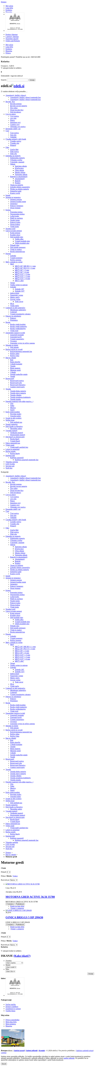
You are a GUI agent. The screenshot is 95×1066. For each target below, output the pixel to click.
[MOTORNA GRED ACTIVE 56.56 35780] (23, 884)
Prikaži (3, 872)
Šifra (7, 969)
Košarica (9, 10)
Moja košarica (11, 1024)
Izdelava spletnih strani (84, 1051)
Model (8, 965)
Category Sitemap (12, 37)
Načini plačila (11, 1005)
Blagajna (9, 12)
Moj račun (9, 6)
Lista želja (9, 8)
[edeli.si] (18, 86)
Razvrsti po (5, 880)
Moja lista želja (11, 1022)
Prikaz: (3, 876)
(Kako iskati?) (22, 955)
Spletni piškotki (31, 1051)
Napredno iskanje (12, 39)
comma (3, 1053)
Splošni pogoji (19, 1051)
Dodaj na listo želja (17, 906)
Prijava (8, 53)
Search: (3, 80)
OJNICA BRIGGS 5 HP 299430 (24, 917)
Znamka (9, 961)
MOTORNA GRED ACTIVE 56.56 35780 (30, 896)
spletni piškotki (68, 1058)
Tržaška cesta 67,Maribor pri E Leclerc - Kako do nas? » (21, 1048)
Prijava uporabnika (12, 1020)
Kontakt (42, 1051)
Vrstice (15, 876)
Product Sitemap (12, 35)
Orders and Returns (13, 41)
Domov (3, 2)
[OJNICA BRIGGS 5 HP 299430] (19, 910)
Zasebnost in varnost (13, 1009)
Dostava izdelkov (12, 1007)
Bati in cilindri (11, 855)
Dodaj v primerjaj (17, 908)
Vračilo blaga (10, 1011)
